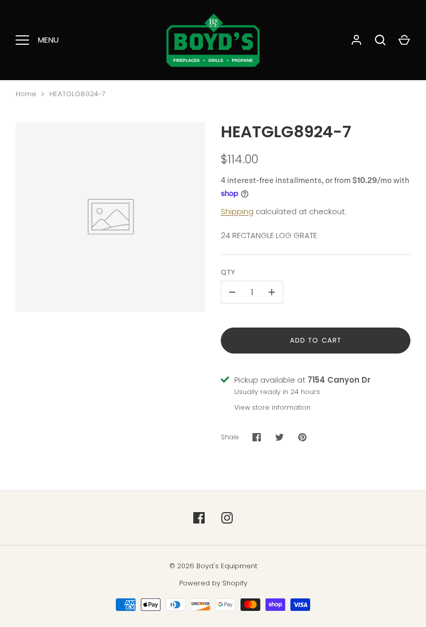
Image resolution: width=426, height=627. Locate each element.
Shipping (237, 211)
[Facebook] (199, 517)
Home (26, 94)
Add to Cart (315, 340)
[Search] (380, 40)
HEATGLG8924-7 (77, 94)
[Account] (356, 40)
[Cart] (404, 40)
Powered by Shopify (213, 583)
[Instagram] (227, 517)
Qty (228, 272)
